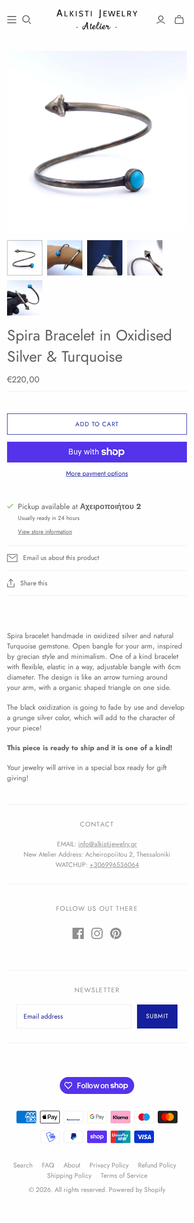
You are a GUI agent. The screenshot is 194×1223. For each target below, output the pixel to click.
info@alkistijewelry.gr (107, 844)
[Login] (161, 20)
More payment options (97, 473)
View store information (45, 531)
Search (22, 1165)
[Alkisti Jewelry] (97, 18)
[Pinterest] (115, 933)
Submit (157, 1016)
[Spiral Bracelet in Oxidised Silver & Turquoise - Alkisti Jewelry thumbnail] (64, 257)
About (72, 1165)
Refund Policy (157, 1165)
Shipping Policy (69, 1175)
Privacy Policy (109, 1165)
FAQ (48, 1165)
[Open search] (27, 19)
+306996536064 (114, 864)
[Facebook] (78, 933)
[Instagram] (97, 933)
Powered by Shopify (137, 1189)
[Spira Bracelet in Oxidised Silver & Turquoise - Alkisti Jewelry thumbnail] (24, 257)
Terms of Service (124, 1175)
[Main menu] (11, 19)
